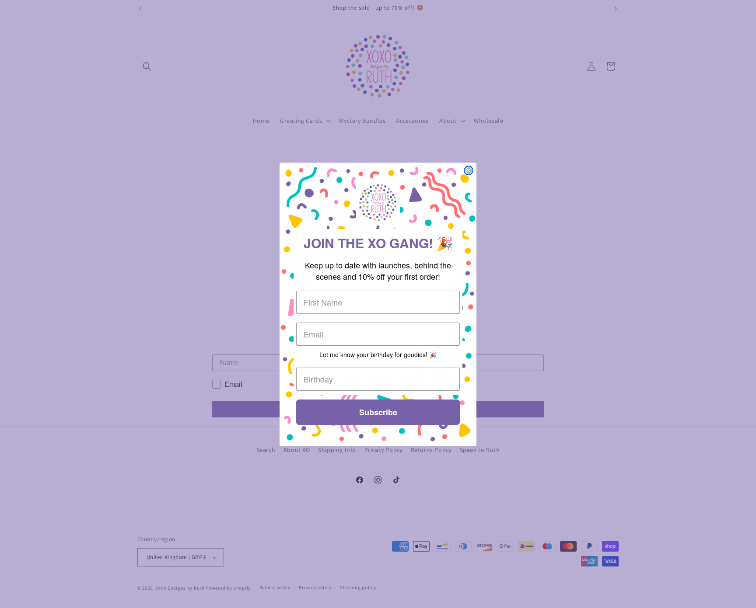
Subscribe (378, 412)
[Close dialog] (468, 170)
